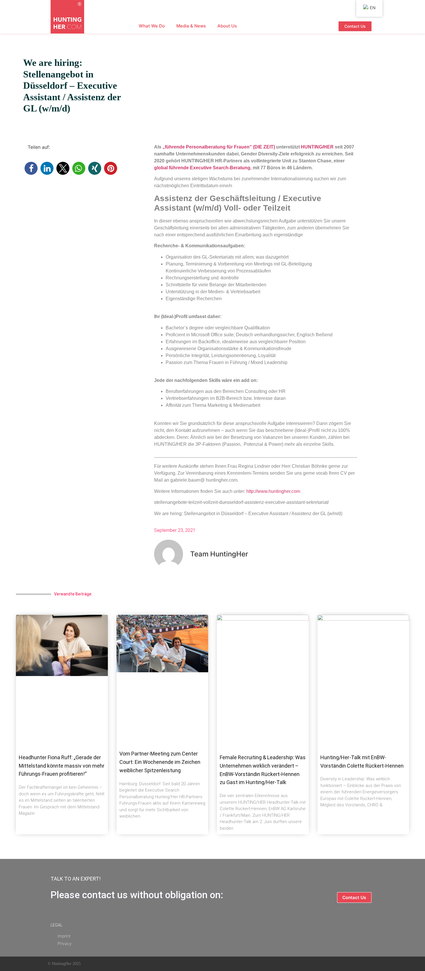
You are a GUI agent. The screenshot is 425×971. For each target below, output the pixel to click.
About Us (227, 26)
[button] (31, 168)
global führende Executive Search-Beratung (202, 167)
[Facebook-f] (215, 963)
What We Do (152, 26)
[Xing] (257, 963)
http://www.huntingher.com (273, 491)
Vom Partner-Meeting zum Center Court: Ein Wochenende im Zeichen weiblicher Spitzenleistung (159, 762)
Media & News (191, 26)
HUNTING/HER (317, 146)
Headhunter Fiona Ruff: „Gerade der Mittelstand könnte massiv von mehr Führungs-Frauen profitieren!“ (61, 765)
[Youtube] (229, 963)
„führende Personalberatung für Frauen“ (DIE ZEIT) (218, 146)
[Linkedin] (243, 963)
